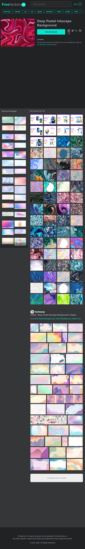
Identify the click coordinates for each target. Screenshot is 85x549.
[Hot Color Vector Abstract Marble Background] (76, 243)
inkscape (7, 11)
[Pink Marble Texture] (63, 243)
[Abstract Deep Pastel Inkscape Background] (50, 153)
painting (49, 11)
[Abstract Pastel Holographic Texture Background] (36, 164)
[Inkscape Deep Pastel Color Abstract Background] (36, 175)
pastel (67, 11)
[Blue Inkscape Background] (36, 276)
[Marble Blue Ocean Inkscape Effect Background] (76, 231)
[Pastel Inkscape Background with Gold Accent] (63, 186)
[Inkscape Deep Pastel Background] (63, 141)
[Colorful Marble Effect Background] (76, 299)
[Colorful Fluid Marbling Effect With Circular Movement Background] (50, 231)
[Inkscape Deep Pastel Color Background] (50, 265)
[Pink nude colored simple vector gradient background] (8, 129)
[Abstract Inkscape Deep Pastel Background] (63, 220)
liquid (40, 11)
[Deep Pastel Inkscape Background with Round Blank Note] (63, 288)
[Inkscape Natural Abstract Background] (76, 198)
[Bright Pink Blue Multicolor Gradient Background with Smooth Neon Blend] (8, 224)
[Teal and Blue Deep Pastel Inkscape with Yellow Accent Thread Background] (63, 231)
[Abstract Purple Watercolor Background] (36, 265)
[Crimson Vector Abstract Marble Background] (36, 254)
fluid (76, 11)
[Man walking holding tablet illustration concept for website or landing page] (63, 130)
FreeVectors (14, 5)
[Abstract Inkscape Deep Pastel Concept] (76, 186)
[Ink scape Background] (76, 276)
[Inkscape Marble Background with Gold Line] (36, 198)
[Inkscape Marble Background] (36, 231)
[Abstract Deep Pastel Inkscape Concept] (63, 175)
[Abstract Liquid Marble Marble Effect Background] (50, 243)
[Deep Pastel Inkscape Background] (76, 153)
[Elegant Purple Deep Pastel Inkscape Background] (50, 299)
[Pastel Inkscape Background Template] (76, 220)
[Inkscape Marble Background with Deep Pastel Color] (36, 220)
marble (17, 11)
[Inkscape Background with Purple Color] (50, 276)
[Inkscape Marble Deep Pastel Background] (63, 153)
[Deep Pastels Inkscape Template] (63, 209)
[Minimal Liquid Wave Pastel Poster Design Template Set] (8, 181)
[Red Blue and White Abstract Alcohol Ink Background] (50, 288)
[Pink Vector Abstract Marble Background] (76, 254)
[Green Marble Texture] (50, 186)
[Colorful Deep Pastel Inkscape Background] (36, 186)
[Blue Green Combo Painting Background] (36, 299)
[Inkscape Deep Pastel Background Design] (76, 209)
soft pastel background (45, 318)
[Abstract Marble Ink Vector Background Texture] (36, 288)
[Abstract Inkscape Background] (36, 243)
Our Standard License (44, 44)
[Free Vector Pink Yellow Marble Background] (63, 254)
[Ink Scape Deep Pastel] (50, 209)
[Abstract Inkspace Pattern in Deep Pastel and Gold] (50, 220)
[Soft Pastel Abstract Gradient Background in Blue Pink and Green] (20, 121)
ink (32, 11)
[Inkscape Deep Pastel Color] (50, 164)
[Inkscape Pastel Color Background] (63, 198)
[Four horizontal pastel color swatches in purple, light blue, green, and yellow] (20, 129)
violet (59, 11)
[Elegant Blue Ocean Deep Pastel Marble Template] (36, 209)
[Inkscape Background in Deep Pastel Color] (36, 153)
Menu (76, 4)
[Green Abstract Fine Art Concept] (63, 299)
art (25, 11)
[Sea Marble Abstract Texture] (76, 288)
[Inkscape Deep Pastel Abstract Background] (76, 164)
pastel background (63, 318)
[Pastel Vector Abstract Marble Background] (50, 254)
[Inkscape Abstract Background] (50, 175)
